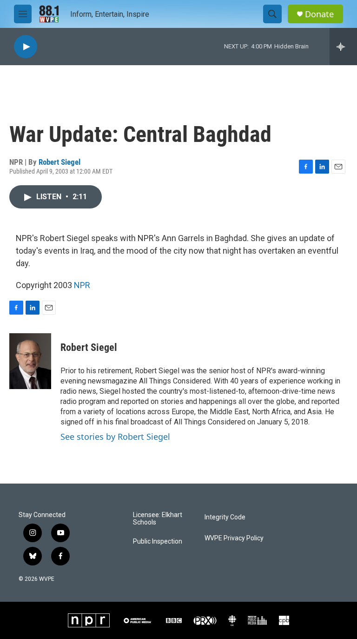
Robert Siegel (59, 162)
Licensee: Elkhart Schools (157, 518)
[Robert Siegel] (30, 361)
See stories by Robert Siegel (115, 436)
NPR (82, 285)
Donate (319, 14)
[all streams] (343, 46)
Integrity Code (225, 517)
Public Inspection (157, 541)
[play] (25, 46)
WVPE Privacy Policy (234, 538)
